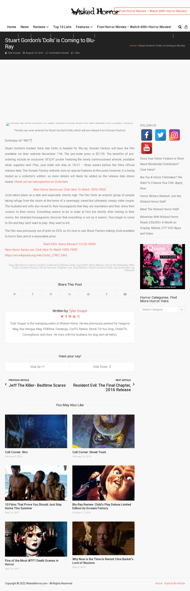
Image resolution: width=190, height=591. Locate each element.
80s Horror (21, 265)
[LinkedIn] (69, 294)
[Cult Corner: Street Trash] (103, 431)
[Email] (124, 294)
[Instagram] (174, 135)
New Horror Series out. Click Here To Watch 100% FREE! (69, 189)
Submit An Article (174, 583)
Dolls (72, 265)
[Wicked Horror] (95, 11)
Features (82, 27)
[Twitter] (14, 294)
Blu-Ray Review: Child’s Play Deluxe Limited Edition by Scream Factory (101, 506)
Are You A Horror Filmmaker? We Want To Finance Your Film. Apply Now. (161, 183)
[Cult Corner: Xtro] (36, 431)
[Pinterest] (51, 294)
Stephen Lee (64, 267)
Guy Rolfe (82, 265)
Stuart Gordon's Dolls (101, 267)
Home (11, 27)
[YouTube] (147, 148)
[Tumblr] (106, 294)
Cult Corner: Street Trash (89, 452)
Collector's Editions (58, 265)
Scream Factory (29, 267)
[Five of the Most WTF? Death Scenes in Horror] (36, 539)
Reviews (39, 27)
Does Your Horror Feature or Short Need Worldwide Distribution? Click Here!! (162, 164)
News (25, 27)
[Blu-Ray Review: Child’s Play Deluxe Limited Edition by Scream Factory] (103, 483)
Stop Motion (80, 267)
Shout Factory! (47, 267)
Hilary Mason (96, 265)
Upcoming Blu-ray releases (124, 269)
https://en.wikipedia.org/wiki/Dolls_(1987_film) (36, 255)
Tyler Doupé (14, 52)
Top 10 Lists (62, 27)
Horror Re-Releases (116, 265)
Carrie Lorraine (37, 265)
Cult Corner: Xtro (16, 452)
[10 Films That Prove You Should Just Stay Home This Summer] (36, 483)
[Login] (186, 27)
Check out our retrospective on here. (41, 182)
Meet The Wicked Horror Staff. (160, 209)
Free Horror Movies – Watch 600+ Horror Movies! (134, 27)
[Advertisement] (95, 87)
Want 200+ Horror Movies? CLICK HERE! (69, 244)
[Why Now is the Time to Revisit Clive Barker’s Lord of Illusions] (103, 538)
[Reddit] (88, 294)
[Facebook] (32, 294)
